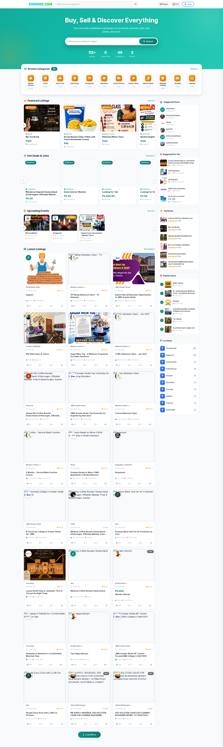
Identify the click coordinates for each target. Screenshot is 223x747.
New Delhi (128, 659)
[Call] (62, 281)
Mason (30, 301)
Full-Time (120, 478)
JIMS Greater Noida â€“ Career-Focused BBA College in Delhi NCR (130, 654)
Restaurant (120, 472)
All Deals (149, 156)
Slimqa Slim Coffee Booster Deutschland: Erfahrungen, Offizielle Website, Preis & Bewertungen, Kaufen (43, 415)
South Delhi (132, 537)
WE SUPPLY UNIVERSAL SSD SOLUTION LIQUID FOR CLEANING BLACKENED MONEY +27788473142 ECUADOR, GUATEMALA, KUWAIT (88, 716)
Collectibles (121, 537)
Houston (127, 719)
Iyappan (29, 295)
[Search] (135, 4)
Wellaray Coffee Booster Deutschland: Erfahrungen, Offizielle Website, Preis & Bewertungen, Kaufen (88, 534)
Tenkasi (85, 719)
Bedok (89, 597)
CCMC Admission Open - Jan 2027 (131, 354)
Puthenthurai (39, 301)
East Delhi (45, 419)
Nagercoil (37, 360)
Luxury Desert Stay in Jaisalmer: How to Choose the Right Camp (44, 592)
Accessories (32, 719)
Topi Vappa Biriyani (79, 653)
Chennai (89, 537)
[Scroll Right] (154, 125)
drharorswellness (173, 136)
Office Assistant (78, 537)
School (120, 659)
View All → (194, 69)
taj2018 (169, 129)
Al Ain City (129, 478)
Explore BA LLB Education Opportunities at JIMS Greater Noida (133, 296)
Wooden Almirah (122, 594)
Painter (119, 719)
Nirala (168, 122)
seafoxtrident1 (172, 143)
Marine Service (77, 301)
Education (121, 301)
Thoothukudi (90, 301)
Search (149, 41)
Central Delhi (131, 301)
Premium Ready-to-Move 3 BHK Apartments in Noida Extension (84, 473)
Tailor (30, 360)
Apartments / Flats (78, 478)
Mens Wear (76, 719)
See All (150, 101)
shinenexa (170, 108)
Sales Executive (33, 419)
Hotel (30, 597)
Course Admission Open (126, 413)
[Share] (61, 306)
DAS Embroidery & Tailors (37, 354)
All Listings (148, 249)
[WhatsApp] (102, 281)
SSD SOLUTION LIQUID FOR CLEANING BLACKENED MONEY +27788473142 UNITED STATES (132, 715)
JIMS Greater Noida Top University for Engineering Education (88, 414)
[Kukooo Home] (40, 4)
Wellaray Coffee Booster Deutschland (87, 591)
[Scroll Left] (23, 125)
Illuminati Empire (173, 115)
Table (119, 600)
